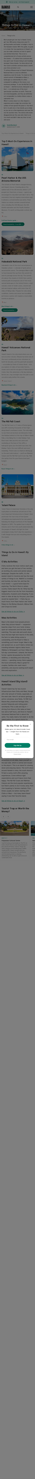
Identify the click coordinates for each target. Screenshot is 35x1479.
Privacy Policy (17, 754)
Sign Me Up (17, 745)
